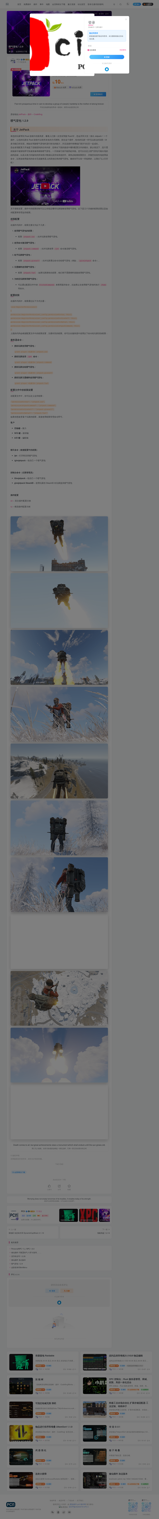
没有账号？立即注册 (95, 27)
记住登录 (93, 50)
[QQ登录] (107, 69)
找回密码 (123, 50)
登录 (108, 57)
